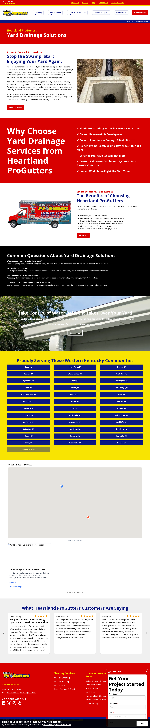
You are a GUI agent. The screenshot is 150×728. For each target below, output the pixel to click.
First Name (113, 694)
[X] (133, 3)
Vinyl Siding (91, 692)
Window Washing (61, 681)
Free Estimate (140, 12)
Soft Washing (59, 685)
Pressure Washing (62, 678)
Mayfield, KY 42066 (10, 684)
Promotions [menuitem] (121, 12)
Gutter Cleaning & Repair (64, 689)
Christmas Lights (93, 703)
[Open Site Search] (145, 2)
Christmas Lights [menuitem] (101, 12)
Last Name (113, 703)
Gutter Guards (92, 688)
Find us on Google (15, 587)
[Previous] (4, 633)
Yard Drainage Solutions (96, 700)
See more (12, 583)
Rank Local (79, 592)
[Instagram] (135, 3)
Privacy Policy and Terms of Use (57, 724)
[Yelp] (138, 3)
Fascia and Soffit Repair (96, 696)
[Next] (146, 633)
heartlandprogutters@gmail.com (21, 692)
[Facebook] (130, 3)
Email (111, 713)
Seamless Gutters (93, 685)
